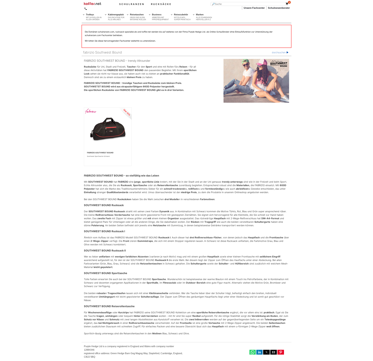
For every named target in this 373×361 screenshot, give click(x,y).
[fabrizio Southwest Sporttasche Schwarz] (108, 129)
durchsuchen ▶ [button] (280, 52)
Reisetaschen (138, 17)
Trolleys (94, 17)
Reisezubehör (182, 17)
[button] (252, 352)
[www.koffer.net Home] (97, 4)
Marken (204, 17)
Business (160, 17)
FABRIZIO (123, 181)
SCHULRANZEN (132, 4)
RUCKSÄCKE (161, 4)
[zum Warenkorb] (287, 4)
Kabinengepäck (116, 17)
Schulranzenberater (279, 7)
